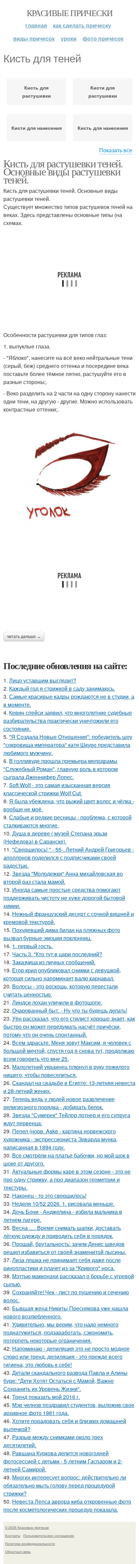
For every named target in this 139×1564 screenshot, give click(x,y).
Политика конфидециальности (30, 1543)
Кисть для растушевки (36, 91)
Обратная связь (18, 1551)
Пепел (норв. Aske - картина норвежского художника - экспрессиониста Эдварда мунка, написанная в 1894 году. (60, 1139)
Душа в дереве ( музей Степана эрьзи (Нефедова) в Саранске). (55, 837)
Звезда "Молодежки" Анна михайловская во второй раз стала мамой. (63, 877)
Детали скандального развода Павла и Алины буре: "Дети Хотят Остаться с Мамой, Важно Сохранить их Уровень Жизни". (65, 1381)
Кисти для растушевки (102, 91)
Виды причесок (34, 38)
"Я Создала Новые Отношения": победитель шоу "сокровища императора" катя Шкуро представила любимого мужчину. (67, 745)
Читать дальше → (24, 636)
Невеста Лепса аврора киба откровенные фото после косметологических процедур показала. (67, 1505)
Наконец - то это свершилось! (49, 1195)
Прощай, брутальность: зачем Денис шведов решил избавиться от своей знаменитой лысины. (64, 1248)
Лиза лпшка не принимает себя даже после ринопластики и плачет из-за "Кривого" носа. (62, 1264)
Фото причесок (103, 38)
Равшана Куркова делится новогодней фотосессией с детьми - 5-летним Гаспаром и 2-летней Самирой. (62, 1461)
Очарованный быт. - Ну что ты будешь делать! (69, 1010)
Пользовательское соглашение (48, 1535)
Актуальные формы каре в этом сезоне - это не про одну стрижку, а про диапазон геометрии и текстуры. (67, 1179)
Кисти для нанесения (36, 127)
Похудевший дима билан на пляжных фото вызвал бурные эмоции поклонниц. (61, 934)
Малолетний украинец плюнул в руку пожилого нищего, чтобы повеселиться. (66, 1071)
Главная (36, 25)
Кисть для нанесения (103, 127)
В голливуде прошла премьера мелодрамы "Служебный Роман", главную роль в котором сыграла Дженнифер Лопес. (60, 769)
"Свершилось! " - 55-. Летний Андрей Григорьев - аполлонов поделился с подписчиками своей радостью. (68, 857)
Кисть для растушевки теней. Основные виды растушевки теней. (63, 171)
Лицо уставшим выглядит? (42, 680)
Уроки (69, 38)
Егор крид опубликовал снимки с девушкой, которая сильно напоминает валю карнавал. (62, 974)
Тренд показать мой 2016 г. (46, 1397)
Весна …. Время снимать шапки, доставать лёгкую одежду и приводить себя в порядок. (62, 1232)
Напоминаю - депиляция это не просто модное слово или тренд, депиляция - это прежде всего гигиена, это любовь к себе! (66, 1356)
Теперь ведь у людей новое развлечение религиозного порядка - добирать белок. (59, 1103)
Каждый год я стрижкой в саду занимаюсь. (62, 688)
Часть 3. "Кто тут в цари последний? (57, 954)
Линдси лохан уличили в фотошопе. (57, 1002)
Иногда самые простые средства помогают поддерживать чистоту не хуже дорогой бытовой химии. (64, 898)
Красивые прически (70, 12)
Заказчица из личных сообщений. (53, 962)
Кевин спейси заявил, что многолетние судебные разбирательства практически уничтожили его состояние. (67, 721)
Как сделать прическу (82, 25)
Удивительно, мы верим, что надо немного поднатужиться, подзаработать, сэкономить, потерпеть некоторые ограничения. (60, 1332)
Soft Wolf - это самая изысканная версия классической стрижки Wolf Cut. (56, 789)
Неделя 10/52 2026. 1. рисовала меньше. (63, 1203)
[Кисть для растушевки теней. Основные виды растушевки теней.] (69, 472)
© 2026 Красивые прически (27, 1527)
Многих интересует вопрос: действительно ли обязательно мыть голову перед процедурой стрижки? (64, 1485)
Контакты (12, 1535)
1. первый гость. (32, 946)
